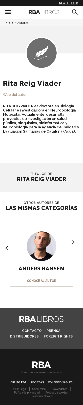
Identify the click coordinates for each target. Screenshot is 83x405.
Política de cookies (57, 392)
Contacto (32, 331)
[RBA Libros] (41, 12)
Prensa (54, 331)
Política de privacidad (26, 392)
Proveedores (59, 389)
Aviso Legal (19, 389)
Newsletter (68, 3)
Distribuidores (24, 336)
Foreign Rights (58, 336)
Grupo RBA (18, 382)
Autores (23, 23)
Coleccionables (60, 382)
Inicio (9, 23)
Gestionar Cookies (43, 396)
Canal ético (39, 389)
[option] (41, 253)
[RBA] (41, 367)
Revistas (37, 382)
